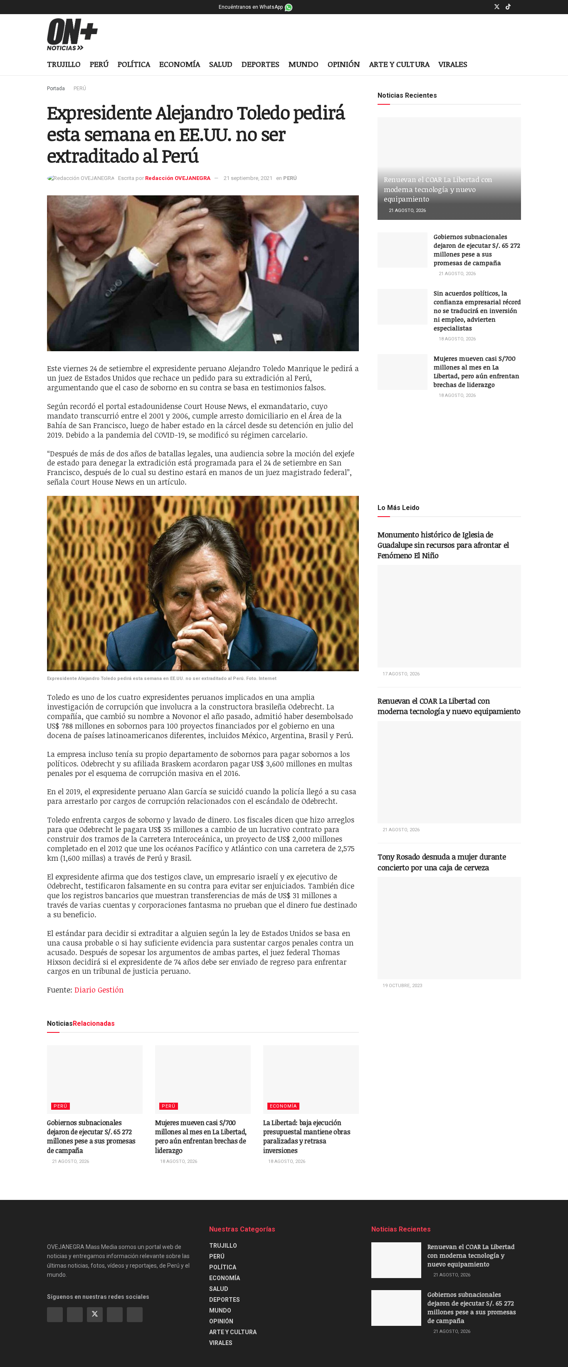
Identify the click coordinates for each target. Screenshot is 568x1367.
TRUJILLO (64, 64)
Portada (56, 88)
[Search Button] (518, 64)
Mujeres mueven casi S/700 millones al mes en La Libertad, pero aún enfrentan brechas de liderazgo (201, 1136)
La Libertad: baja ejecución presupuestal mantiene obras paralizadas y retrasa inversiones (306, 1136)
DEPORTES (260, 64)
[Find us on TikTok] (508, 7)
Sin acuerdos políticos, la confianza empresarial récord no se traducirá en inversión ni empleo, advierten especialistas (477, 310)
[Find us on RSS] (135, 1314)
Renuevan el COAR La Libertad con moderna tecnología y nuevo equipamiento (438, 189)
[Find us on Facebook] (475, 7)
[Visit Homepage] (79, 34)
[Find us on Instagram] (486, 7)
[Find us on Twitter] (497, 7)
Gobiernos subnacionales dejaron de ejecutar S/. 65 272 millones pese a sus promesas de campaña (91, 1136)
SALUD (220, 64)
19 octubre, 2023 (401, 985)
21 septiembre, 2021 (248, 178)
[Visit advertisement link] (449, 450)
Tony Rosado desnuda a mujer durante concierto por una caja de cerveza (442, 862)
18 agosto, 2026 (178, 1161)
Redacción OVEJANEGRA (177, 178)
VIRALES (453, 64)
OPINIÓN (344, 64)
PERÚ (99, 64)
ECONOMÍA (179, 64)
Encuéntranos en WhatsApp (251, 7)
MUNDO (304, 64)
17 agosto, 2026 (400, 674)
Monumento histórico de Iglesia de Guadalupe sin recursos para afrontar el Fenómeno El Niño (443, 545)
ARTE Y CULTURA (399, 64)
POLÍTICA (134, 64)
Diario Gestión (98, 990)
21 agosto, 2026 (70, 1161)
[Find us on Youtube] (518, 7)
